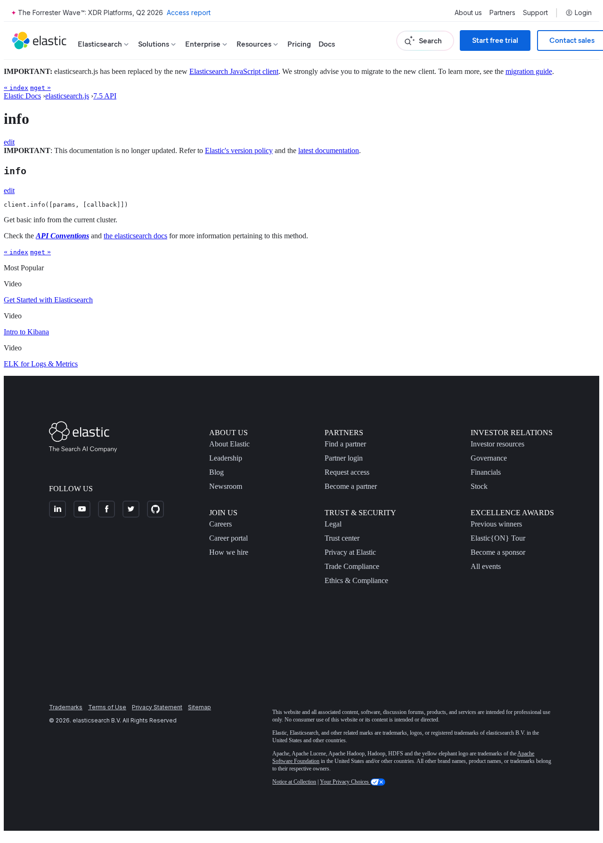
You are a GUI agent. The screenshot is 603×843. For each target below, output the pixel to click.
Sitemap (199, 707)
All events (486, 566)
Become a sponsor (498, 552)
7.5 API (104, 96)
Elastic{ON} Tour (498, 538)
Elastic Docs (22, 96)
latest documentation (328, 150)
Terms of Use (107, 707)
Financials (486, 472)
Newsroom (225, 486)
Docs (326, 44)
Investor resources (497, 444)
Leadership (225, 458)
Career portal (228, 538)
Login (583, 12)
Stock (479, 486)
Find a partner (345, 444)
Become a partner (351, 486)
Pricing (299, 44)
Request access (347, 472)
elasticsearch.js (67, 96)
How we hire (228, 552)
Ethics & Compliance (356, 580)
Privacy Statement (157, 707)
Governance (489, 458)
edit (9, 142)
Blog (216, 472)
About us (468, 12)
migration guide (528, 71)
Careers (220, 524)
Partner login (344, 458)
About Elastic (229, 444)
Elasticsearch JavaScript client (233, 71)
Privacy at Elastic (350, 552)
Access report (189, 12)
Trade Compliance (352, 566)
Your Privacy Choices (345, 781)
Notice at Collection (294, 781)
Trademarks (65, 707)
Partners (502, 12)
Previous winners (496, 524)
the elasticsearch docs (135, 236)
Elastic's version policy (239, 150)
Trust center (342, 538)
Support (535, 12)
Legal (333, 524)
